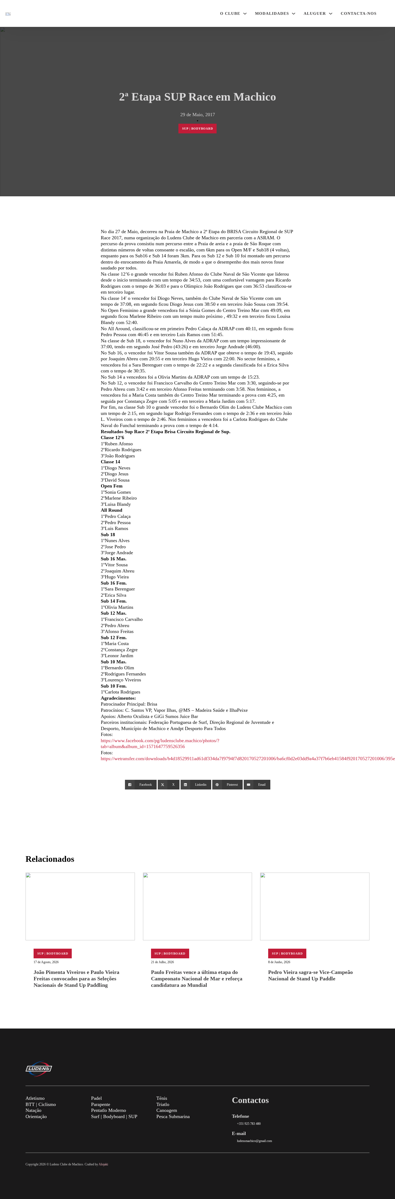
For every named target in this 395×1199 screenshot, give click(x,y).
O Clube (230, 13)
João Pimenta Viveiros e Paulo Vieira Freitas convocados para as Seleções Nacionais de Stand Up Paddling (76, 978)
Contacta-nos (358, 13)
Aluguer (315, 13)
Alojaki (103, 1164)
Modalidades (272, 13)
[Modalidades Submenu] (294, 14)
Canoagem (166, 1110)
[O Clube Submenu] (245, 14)
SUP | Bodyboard (197, 128)
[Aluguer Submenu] (331, 14)
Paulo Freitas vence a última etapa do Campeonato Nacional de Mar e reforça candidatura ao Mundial (196, 978)
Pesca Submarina (173, 1116)
